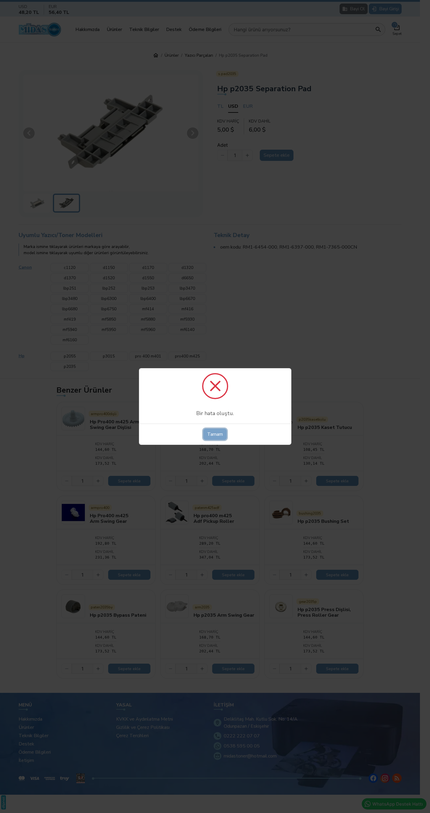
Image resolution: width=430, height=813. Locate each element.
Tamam (215, 434)
